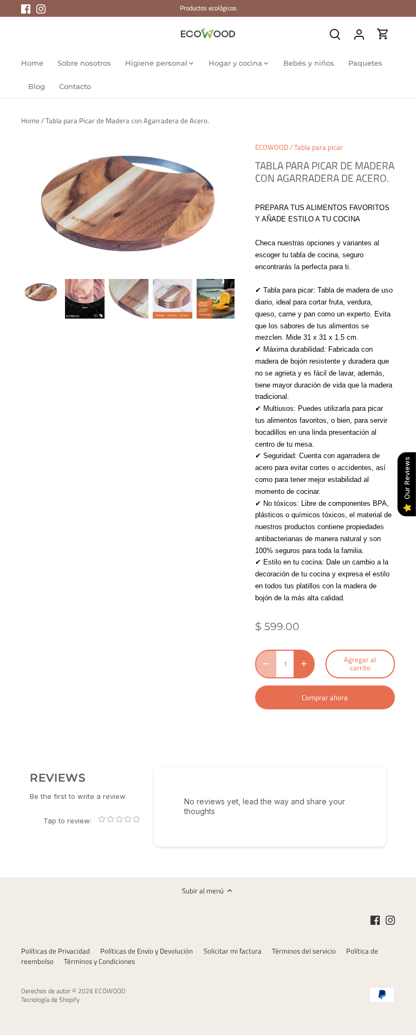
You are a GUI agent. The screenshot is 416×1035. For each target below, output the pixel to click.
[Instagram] (41, 8)
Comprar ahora (325, 697)
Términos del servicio (304, 950)
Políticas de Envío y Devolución (146, 950)
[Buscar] (335, 34)
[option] (41, 292)
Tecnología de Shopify (50, 1000)
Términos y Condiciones (99, 961)
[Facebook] (25, 8)
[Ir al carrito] (382, 34)
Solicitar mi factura (233, 950)
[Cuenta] (359, 34)
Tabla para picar (318, 147)
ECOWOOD (271, 147)
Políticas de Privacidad (55, 950)
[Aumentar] (304, 664)
